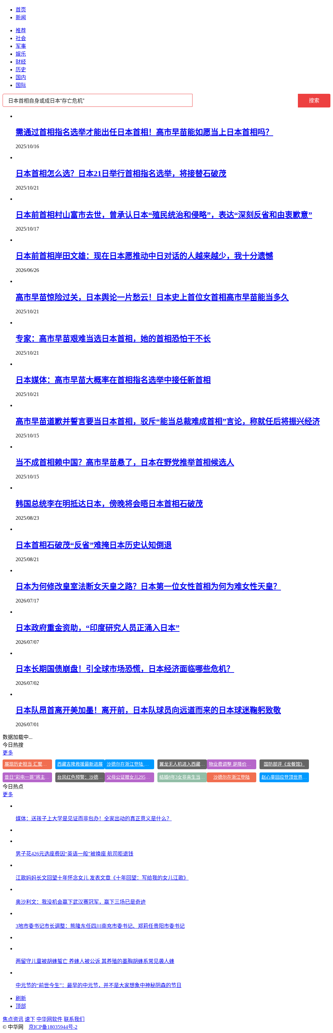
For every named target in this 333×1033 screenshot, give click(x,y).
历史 (21, 69)
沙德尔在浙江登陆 (231, 777)
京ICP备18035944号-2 (53, 1027)
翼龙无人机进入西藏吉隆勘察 (183, 764)
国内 (21, 77)
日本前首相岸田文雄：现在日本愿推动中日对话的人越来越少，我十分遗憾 (144, 256)
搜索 (314, 100)
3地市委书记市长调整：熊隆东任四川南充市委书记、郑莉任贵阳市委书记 (100, 926)
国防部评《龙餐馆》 (284, 764)
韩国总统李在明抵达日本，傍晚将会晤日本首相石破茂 (109, 504)
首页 (21, 9)
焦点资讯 (13, 1019)
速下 (30, 1019)
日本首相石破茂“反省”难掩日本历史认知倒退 (94, 545)
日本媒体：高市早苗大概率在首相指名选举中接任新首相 (113, 380)
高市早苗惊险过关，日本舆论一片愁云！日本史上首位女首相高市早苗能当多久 (152, 297)
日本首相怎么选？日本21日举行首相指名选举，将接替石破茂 (121, 173)
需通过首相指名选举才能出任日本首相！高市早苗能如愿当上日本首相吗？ (144, 132)
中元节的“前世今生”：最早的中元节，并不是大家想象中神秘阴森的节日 (98, 985)
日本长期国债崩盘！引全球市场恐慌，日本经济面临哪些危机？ (125, 669)
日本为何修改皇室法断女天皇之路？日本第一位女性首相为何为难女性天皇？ (148, 586)
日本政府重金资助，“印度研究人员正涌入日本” (98, 628)
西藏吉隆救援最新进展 (80, 764)
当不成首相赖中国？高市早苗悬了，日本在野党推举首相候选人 (125, 462)
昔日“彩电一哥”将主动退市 (28, 777)
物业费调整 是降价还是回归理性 (232, 764)
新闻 (21, 17)
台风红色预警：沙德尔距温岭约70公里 (81, 777)
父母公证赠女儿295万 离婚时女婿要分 (130, 777)
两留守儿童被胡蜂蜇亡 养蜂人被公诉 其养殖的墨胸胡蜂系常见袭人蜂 (95, 961)
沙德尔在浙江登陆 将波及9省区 (130, 764)
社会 (21, 38)
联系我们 (74, 1019)
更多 (8, 753)
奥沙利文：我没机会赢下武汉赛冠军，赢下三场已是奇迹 (81, 902)
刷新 (21, 998)
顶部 (21, 1006)
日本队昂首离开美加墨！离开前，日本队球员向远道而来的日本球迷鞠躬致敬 (148, 710)
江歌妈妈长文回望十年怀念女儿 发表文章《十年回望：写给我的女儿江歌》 (102, 878)
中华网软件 (49, 1019)
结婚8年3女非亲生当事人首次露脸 (183, 777)
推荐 (21, 30)
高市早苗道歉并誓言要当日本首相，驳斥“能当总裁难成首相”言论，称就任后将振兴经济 (168, 421)
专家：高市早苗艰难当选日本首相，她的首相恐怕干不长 (113, 338)
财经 (21, 61)
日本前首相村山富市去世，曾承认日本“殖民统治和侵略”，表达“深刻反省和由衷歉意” (164, 215)
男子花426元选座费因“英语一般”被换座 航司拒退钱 (74, 853)
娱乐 (21, 54)
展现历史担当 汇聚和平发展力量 (28, 764)
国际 (21, 85)
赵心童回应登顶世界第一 (285, 777)
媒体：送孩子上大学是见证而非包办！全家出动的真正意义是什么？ (94, 818)
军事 (21, 46)
